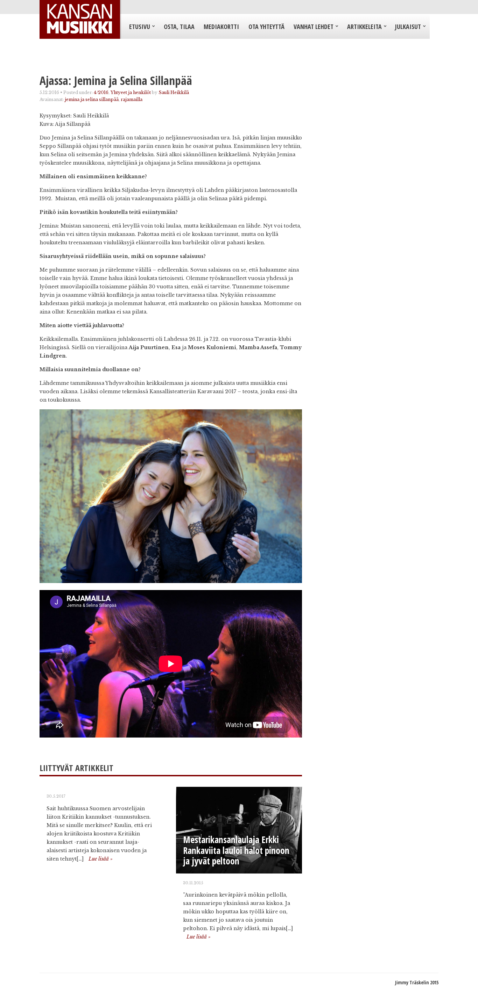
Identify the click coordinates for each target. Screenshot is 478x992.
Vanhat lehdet (313, 26)
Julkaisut (408, 26)
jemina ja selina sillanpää (92, 99)
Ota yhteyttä (266, 26)
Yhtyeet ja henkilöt (131, 92)
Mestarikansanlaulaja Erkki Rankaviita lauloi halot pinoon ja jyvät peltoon (236, 850)
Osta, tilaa (179, 26)
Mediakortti (221, 26)
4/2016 (101, 92)
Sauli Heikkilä (174, 92)
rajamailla (131, 99)
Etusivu (139, 26)
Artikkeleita (364, 26)
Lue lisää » (101, 859)
